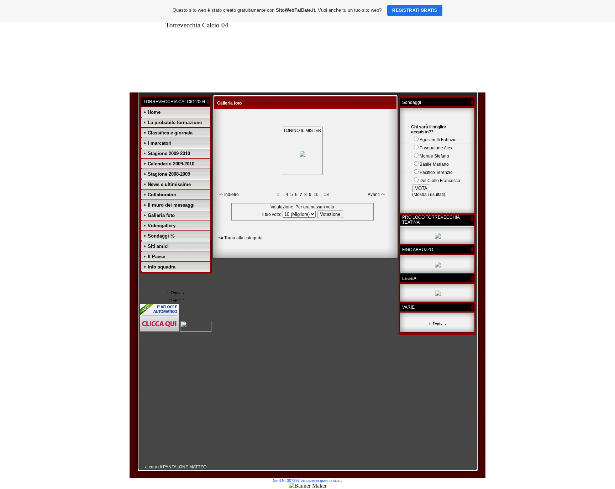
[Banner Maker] (308, 486)
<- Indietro (229, 194)
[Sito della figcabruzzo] (438, 266)
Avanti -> (376, 194)
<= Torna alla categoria (240, 237)
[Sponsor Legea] (438, 294)
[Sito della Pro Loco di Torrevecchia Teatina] (438, 237)
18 (326, 194)
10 (316, 194)
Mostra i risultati (429, 194)
